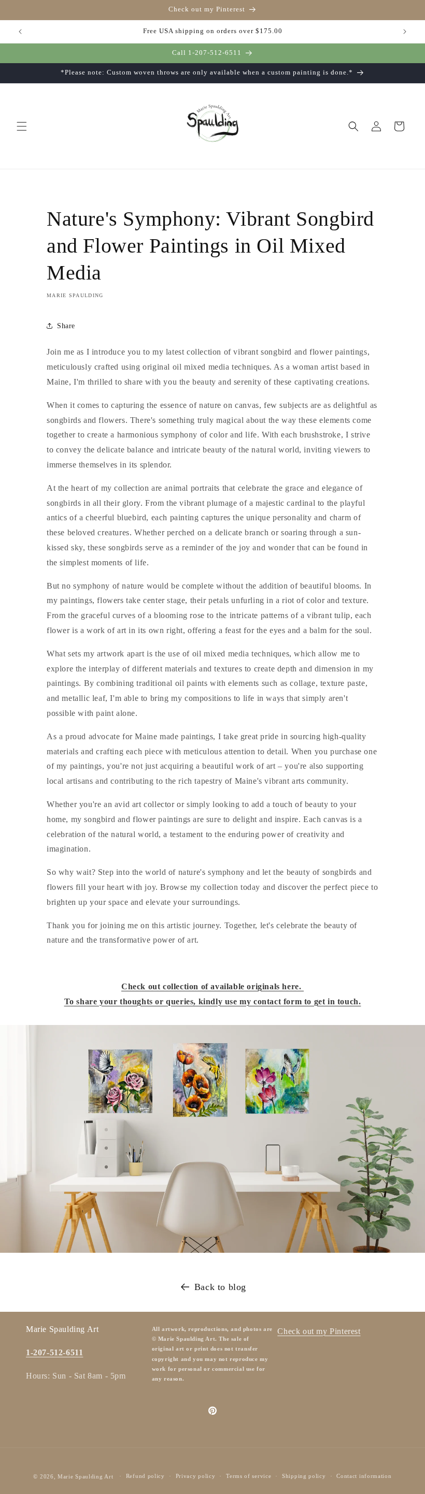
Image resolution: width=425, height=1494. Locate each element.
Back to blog (220, 1287)
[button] (21, 126)
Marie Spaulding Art (85, 1476)
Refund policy (145, 1476)
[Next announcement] (404, 31)
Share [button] (66, 326)
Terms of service (248, 1476)
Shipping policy (304, 1476)
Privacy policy (196, 1476)
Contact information (363, 1476)
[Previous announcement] (20, 31)
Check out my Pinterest (318, 1331)
